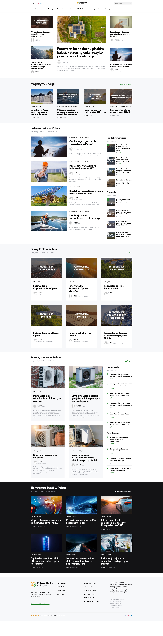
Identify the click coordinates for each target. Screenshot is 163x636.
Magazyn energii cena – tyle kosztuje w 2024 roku (95, 111)
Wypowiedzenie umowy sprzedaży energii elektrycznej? (41, 34)
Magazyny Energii (125, 84)
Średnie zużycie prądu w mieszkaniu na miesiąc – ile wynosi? (120, 34)
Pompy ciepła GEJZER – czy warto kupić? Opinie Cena (120, 394)
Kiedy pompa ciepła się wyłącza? (45, 456)
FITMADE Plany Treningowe (92, 598)
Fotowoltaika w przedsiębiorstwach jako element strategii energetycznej (41, 65)
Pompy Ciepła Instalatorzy (65, 9)
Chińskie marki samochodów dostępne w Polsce (81, 521)
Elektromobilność (36, 516)
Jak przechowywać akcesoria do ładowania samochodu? (46, 521)
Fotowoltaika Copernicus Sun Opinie (45, 287)
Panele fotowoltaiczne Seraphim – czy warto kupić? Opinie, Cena (124, 170)
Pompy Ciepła (127, 361)
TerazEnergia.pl (123, 9)
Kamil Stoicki (60, 587)
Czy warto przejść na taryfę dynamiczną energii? (120, 469)
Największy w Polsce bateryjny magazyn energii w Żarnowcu (39, 112)
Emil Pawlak (60, 594)
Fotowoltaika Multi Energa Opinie (114, 287)
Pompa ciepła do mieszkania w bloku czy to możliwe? (47, 398)
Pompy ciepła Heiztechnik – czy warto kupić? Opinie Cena (121, 375)
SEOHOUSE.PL (35, 615)
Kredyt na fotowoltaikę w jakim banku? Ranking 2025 (86, 192)
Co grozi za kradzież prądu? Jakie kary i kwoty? (120, 459)
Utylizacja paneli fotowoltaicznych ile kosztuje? (85, 217)
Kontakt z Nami (88, 587)
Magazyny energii (110, 9)
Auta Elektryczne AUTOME (91, 601)
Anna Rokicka (61, 590)
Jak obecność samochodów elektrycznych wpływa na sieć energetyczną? (80, 561)
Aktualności (80, 9)
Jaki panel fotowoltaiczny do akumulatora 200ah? (121, 111)
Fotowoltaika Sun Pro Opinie (80, 334)
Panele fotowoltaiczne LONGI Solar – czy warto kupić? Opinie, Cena (124, 147)
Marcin (38, 39)
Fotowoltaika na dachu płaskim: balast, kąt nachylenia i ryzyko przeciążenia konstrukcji (81, 52)
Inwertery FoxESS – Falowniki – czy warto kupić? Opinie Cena (123, 223)
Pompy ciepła (37, 391)
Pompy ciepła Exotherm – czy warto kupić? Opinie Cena (121, 385)
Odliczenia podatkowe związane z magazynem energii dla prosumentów (67, 112)
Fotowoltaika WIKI (116, 106)
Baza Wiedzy (91, 9)
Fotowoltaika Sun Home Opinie (46, 334)
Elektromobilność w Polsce (123, 491)
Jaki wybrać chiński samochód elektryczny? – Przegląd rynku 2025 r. (114, 523)
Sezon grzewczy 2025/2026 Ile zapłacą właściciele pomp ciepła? (84, 457)
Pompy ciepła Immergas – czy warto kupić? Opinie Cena (121, 414)
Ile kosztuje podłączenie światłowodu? (119, 450)
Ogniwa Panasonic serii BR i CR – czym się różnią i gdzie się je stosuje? (45, 561)
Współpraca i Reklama (90, 583)
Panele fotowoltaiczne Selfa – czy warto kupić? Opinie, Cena (124, 159)
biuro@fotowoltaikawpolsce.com (40, 604)
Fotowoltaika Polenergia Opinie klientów (78, 288)
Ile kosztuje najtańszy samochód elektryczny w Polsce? (114, 561)
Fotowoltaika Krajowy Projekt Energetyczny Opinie (115, 335)
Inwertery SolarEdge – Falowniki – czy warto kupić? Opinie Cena (123, 201)
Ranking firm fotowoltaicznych (44, 9)
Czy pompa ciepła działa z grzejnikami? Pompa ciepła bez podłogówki (85, 398)
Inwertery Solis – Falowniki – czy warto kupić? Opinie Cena (123, 212)
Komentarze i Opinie (90, 590)
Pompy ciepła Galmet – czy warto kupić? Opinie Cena (120, 423)
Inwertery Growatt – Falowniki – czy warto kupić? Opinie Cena (123, 234)
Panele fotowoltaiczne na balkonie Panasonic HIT (82, 167)
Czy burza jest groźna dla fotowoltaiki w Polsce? (121, 65)
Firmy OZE (128, 253)
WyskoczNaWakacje (89, 594)
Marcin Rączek (61, 583)
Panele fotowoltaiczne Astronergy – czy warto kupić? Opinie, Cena (124, 181)
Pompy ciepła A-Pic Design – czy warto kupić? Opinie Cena (121, 404)
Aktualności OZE (62, 106)
